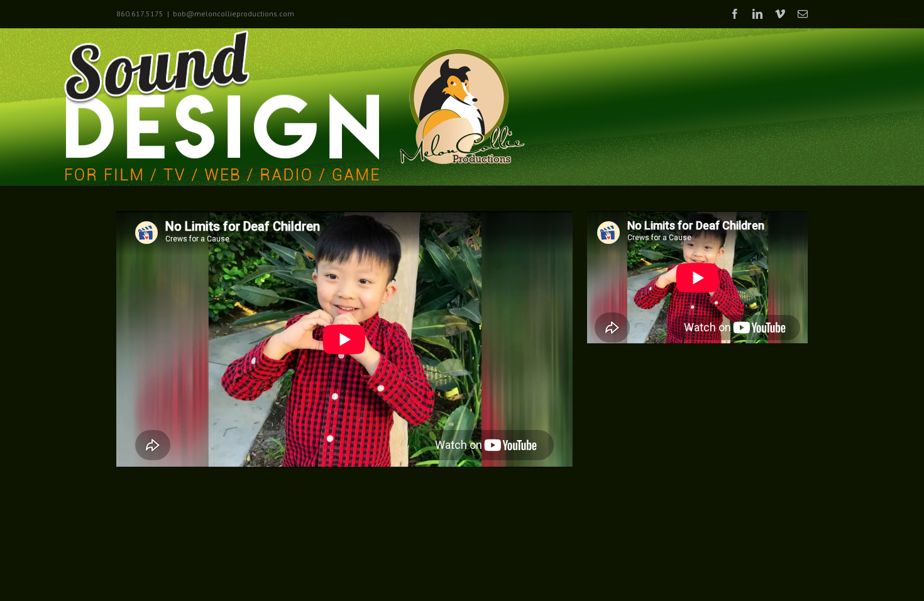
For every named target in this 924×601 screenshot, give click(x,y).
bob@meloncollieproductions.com (233, 13)
